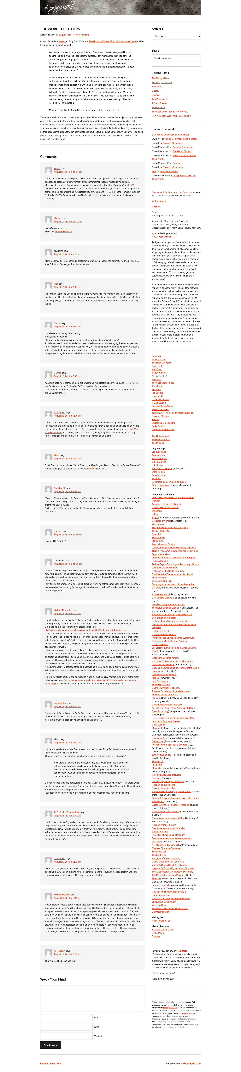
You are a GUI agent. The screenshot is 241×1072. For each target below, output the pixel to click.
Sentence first (158, 475)
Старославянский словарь (165, 811)
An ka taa (156, 878)
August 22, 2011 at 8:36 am (67, 491)
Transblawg (157, 386)
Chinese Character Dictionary (166, 848)
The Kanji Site (159, 854)
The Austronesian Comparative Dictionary (172, 871)
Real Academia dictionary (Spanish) (169, 641)
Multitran (156, 500)
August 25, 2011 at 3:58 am (67, 861)
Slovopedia (157, 728)
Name (97, 1017)
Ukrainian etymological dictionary (168, 834)
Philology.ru (157, 761)
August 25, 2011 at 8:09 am (67, 954)
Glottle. (155, 90)
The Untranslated (160, 436)
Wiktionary (157, 510)
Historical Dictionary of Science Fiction (171, 898)
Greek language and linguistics (167, 704)
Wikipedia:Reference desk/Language (170, 527)
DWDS (155, 587)
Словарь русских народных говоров (170, 804)
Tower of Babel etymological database (171, 691)
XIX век (155, 419)
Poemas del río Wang (162, 406)
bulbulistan (157, 465)
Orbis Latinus (158, 724)
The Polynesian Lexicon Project (167, 875)
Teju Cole (182, 950)
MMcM (57, 168)
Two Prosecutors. (160, 99)
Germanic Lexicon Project (164, 567)
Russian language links (163, 784)
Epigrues (156, 389)
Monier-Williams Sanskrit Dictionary (169, 865)
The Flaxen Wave (160, 409)
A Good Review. (160, 103)
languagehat (65, 34)
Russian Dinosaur (161, 416)
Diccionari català (160, 644)
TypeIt (155, 517)
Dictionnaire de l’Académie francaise (170, 621)
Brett (154, 171)
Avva (154, 376)
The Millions (158, 442)
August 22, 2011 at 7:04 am (67, 415)
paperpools (157, 396)
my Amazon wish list (162, 236)
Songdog (156, 356)
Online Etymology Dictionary (166, 687)
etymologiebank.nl (161, 594)
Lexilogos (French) (161, 631)
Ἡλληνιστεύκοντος (162, 468)
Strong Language (160, 485)
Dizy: (154, 651)
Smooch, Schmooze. (162, 82)
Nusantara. (157, 86)
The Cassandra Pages (163, 382)
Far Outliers (157, 392)
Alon (56, 283)
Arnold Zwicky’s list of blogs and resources (173, 497)
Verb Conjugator (160, 681)
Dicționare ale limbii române (165, 657)
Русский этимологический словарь (169, 744)
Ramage (156, 936)
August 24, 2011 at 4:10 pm (67, 742)
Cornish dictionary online (164, 674)
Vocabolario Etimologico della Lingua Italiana (174, 647)
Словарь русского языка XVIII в (168, 818)
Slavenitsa (157, 768)
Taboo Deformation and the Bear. (173, 134)
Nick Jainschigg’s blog (163, 929)
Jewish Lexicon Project (163, 544)
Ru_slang (157, 778)
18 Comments (82, 34)
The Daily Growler (161, 362)
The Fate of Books (161, 439)
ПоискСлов (157, 741)
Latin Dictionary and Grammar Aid (168, 604)
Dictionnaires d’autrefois (164, 634)
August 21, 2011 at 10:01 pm (68, 171)
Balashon (156, 478)
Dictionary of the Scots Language (168, 570)
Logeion (156, 697)
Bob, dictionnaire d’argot (164, 617)
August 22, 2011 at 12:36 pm (68, 563)
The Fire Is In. (158, 107)
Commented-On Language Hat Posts (170, 192)
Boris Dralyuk (158, 426)
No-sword (156, 379)
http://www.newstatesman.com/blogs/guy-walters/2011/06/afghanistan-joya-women (85, 630)
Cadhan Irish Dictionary (163, 664)
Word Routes (158, 471)
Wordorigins (158, 524)
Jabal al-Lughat (159, 458)
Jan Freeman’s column (170, 908)
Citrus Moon (158, 932)
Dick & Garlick (159, 461)
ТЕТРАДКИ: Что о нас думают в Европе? (173, 412)
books (91, 468)
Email (97, 1026)
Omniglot (156, 534)
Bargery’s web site (161, 885)
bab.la (155, 514)
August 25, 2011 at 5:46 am (67, 898)
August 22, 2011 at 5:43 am (67, 326)
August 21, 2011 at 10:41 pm (68, 221)
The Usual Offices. (182, 151)
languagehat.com (50, 8)
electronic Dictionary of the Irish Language (172, 661)
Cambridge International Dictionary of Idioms (174, 547)
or (92, 191)
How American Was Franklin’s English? (171, 115)
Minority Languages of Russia (166, 774)
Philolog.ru (157, 764)
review (62, 41)
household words (63, 231)
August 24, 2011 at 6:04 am (67, 613)
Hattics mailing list (161, 920)
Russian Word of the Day (164, 824)
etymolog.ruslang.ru (161, 754)
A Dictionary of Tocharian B (165, 844)
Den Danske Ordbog (162, 597)
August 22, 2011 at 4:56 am (67, 254)
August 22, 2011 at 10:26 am (68, 534)
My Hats (156, 206)
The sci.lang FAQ (160, 530)
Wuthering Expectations (163, 422)
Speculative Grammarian (164, 901)
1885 (131, 185)
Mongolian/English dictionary (166, 858)
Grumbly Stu (60, 488)
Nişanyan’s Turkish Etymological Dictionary (173, 868)
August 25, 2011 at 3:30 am (67, 815)
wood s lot (157, 366)
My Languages (159, 201)
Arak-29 (155, 677)
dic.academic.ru (159, 738)
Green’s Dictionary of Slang (165, 507)
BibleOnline (157, 540)
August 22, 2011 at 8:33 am (67, 458)
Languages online (161, 895)
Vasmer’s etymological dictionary (168, 781)
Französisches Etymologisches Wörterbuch (173, 637)
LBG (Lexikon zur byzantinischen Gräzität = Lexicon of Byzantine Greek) (173, 719)
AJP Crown (59, 412)
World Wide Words (161, 684)
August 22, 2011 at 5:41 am (67, 287)
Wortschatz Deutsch (162, 580)
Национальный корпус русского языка (171, 791)
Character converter (161, 911)
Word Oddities (159, 905)
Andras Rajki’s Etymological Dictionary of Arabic (176, 564)
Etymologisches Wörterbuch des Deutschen (173, 584)
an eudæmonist (159, 372)
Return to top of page (50, 1063)
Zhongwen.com (159, 851)
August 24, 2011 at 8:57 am (67, 706)
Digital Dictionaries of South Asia (168, 861)
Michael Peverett (62, 610)
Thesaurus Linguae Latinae (165, 607)
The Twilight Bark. (160, 78)
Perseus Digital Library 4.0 (165, 694)
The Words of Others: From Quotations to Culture (113, 41)
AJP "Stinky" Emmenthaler (67, 812)
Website (98, 1035)
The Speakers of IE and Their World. (170, 111)
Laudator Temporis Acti (163, 429)
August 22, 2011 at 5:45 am (67, 376)
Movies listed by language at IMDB (169, 891)
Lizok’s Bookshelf (160, 399)
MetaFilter (157, 369)
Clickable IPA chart (161, 520)
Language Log (159, 451)
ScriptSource (158, 537)
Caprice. (156, 94)
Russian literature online (164, 788)
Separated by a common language (169, 481)
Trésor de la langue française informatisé (172, 614)
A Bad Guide (158, 402)
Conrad (57, 323)
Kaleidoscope (158, 359)
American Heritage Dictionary (166, 504)
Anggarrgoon (158, 455)
